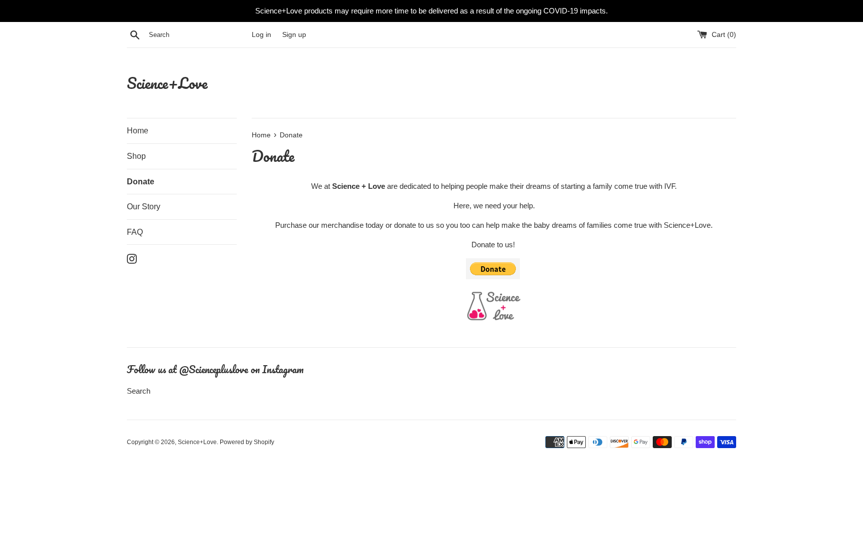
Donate (140, 181)
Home (137, 130)
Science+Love (167, 83)
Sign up (294, 34)
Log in (261, 34)
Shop (136, 156)
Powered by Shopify (247, 442)
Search (138, 391)
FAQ (135, 232)
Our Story (143, 206)
